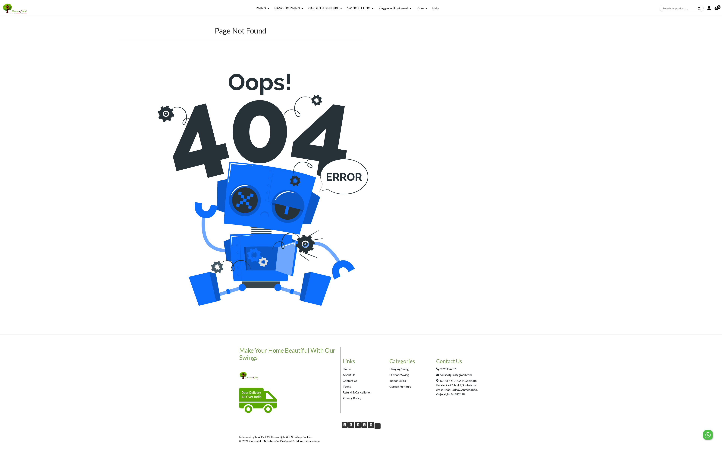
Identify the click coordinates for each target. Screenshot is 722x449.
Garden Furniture (400, 386)
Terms (347, 386)
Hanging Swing (399, 369)
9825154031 (448, 369)
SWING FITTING (358, 8)
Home (347, 369)
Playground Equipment (393, 8)
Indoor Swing (397, 380)
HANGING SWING (287, 8)
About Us (349, 375)
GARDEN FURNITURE (323, 8)
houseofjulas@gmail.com (456, 375)
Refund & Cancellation (357, 392)
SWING (261, 8)
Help (435, 8)
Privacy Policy (352, 398)
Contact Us (350, 380)
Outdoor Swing (399, 375)
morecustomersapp (308, 441)
